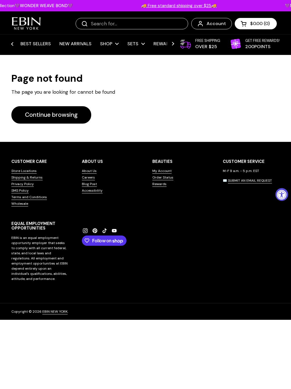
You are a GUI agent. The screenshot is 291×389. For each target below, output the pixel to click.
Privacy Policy (22, 184)
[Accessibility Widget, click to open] (281, 194)
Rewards (159, 184)
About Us (89, 171)
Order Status (162, 177)
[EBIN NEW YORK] (26, 23)
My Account (162, 171)
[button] (256, 23)
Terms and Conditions (29, 197)
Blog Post (89, 184)
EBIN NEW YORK (55, 311)
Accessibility (92, 190)
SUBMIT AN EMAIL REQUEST (250, 180)
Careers (88, 177)
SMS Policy (20, 190)
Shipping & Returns (27, 177)
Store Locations (24, 171)
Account (216, 23)
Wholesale (19, 203)
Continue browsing (51, 115)
